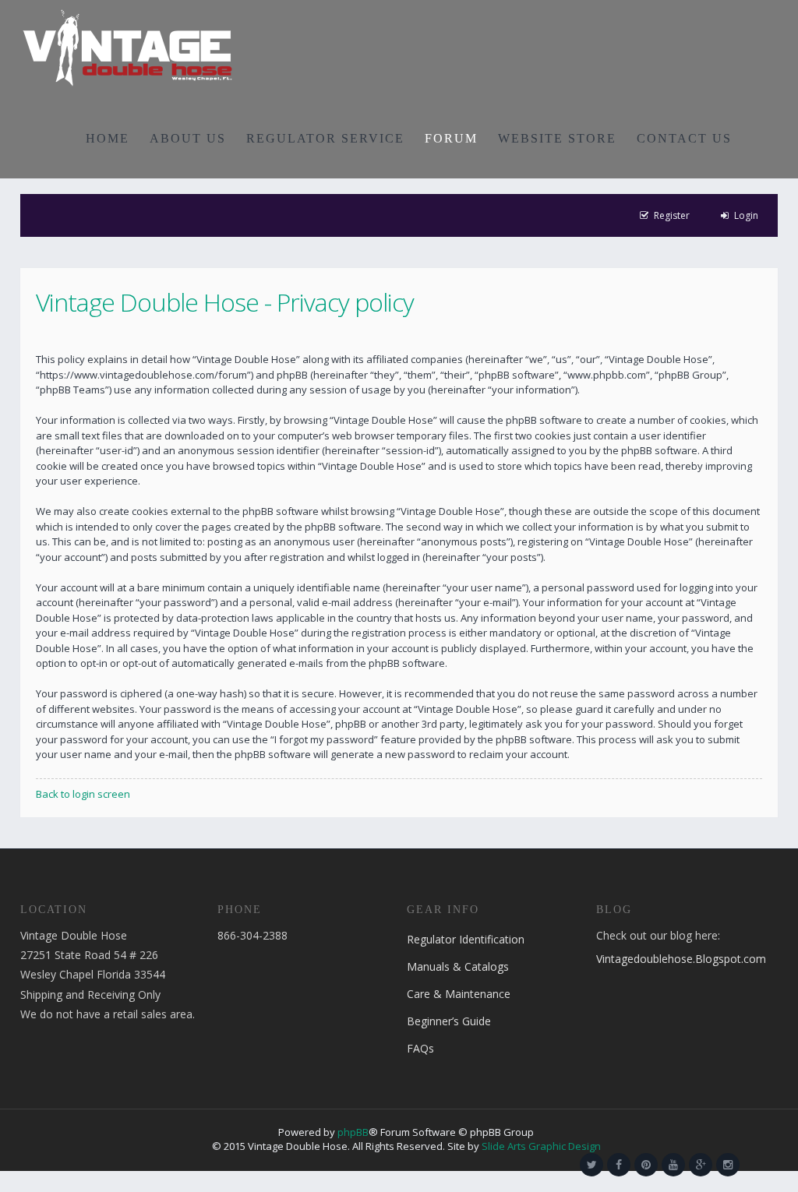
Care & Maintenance (458, 993)
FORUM (451, 138)
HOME (107, 138)
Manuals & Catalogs (458, 966)
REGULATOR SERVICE (325, 138)
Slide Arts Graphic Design (541, 1146)
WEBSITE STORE (557, 138)
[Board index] (127, 47)
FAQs (420, 1048)
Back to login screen (83, 794)
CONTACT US (684, 138)
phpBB (353, 1132)
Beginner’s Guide (449, 1021)
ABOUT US (188, 138)
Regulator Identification (465, 939)
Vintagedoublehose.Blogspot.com (681, 958)
